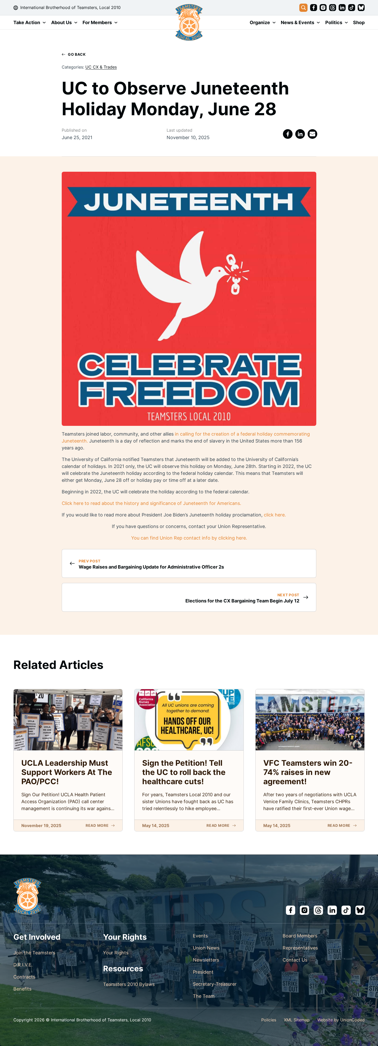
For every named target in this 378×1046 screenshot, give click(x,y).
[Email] (312, 134)
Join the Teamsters (34, 952)
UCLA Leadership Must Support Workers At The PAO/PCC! (66, 772)
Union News (206, 948)
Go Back (77, 54)
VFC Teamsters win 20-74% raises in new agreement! (308, 772)
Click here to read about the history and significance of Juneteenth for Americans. (151, 503)
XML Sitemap (297, 1019)
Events (200, 935)
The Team (204, 996)
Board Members (300, 935)
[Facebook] (288, 134)
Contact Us (295, 960)
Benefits (22, 989)
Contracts (24, 977)
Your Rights (115, 952)
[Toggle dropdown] (44, 22)
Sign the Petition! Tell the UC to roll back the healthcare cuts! (184, 772)
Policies (268, 1019)
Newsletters (206, 960)
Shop (359, 22)
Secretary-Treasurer (215, 984)
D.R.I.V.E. (23, 964)
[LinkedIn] (300, 134)
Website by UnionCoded (341, 1019)
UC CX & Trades (101, 67)
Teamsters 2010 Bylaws (129, 984)
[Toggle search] (303, 8)
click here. (275, 514)
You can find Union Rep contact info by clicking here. (189, 538)
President (203, 972)
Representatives (300, 948)
